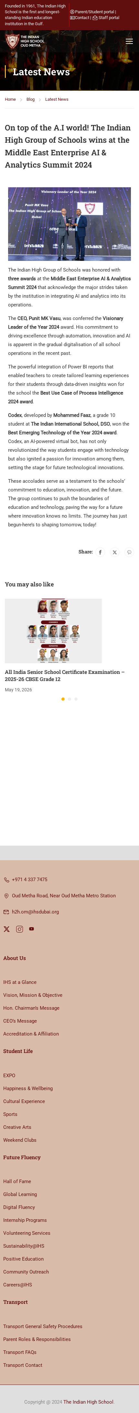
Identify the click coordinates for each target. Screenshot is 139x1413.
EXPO (9, 1075)
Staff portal (109, 17)
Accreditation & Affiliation (31, 1034)
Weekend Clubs (20, 1140)
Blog (31, 99)
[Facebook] (100, 552)
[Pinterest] (129, 552)
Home (10, 99)
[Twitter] (115, 552)
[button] (63, 699)
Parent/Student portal (94, 11)
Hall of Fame (17, 1181)
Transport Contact (22, 1365)
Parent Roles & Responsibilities (37, 1339)
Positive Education (23, 1259)
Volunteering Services (26, 1233)
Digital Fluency (19, 1207)
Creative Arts (17, 1127)
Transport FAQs (20, 1352)
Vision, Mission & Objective (32, 995)
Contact (82, 17)
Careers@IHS (17, 1285)
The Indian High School (88, 1402)
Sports (10, 1114)
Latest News (57, 99)
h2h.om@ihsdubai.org (35, 912)
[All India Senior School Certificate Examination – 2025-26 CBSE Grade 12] (53, 631)
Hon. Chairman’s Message (31, 1008)
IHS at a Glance (20, 982)
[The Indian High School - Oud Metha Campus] (26, 41)
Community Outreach (26, 1272)
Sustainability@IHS (23, 1246)
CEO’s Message (20, 1021)
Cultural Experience (24, 1101)
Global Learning (20, 1194)
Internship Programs (25, 1220)
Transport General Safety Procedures (42, 1326)
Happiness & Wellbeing (28, 1088)
